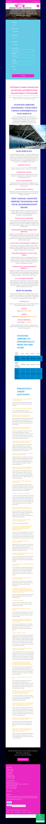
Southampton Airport (11, 776)
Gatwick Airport (10, 770)
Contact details (9, 1)
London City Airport (11, 778)
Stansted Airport (10, 772)
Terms (19, 810)
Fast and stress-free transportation (19, 167)
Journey (13, 66)
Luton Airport (9, 773)
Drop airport (14, 41)
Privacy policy (24, 810)
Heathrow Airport (10, 769)
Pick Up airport (15, 28)
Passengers (14, 53)
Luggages (14, 59)
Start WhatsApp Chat (40, 821)
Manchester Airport (10, 775)
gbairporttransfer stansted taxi (17, 796)
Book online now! (23, 759)
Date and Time (15, 48)
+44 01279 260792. (26, 311)
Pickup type (14, 22)
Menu (38, 6)
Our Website (27, 322)
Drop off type (14, 35)
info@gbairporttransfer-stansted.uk (27, 316)
